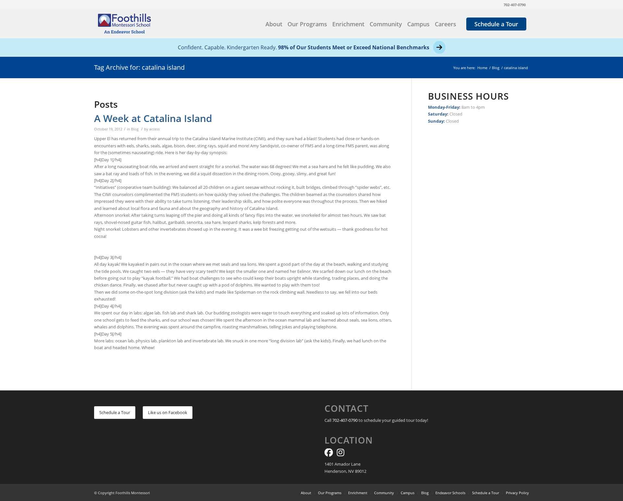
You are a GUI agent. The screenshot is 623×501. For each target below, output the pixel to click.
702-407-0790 (515, 4)
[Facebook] (328, 454)
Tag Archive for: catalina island (139, 67)
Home (482, 67)
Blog (495, 67)
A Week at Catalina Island (153, 118)
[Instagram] (340, 454)
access (154, 129)
